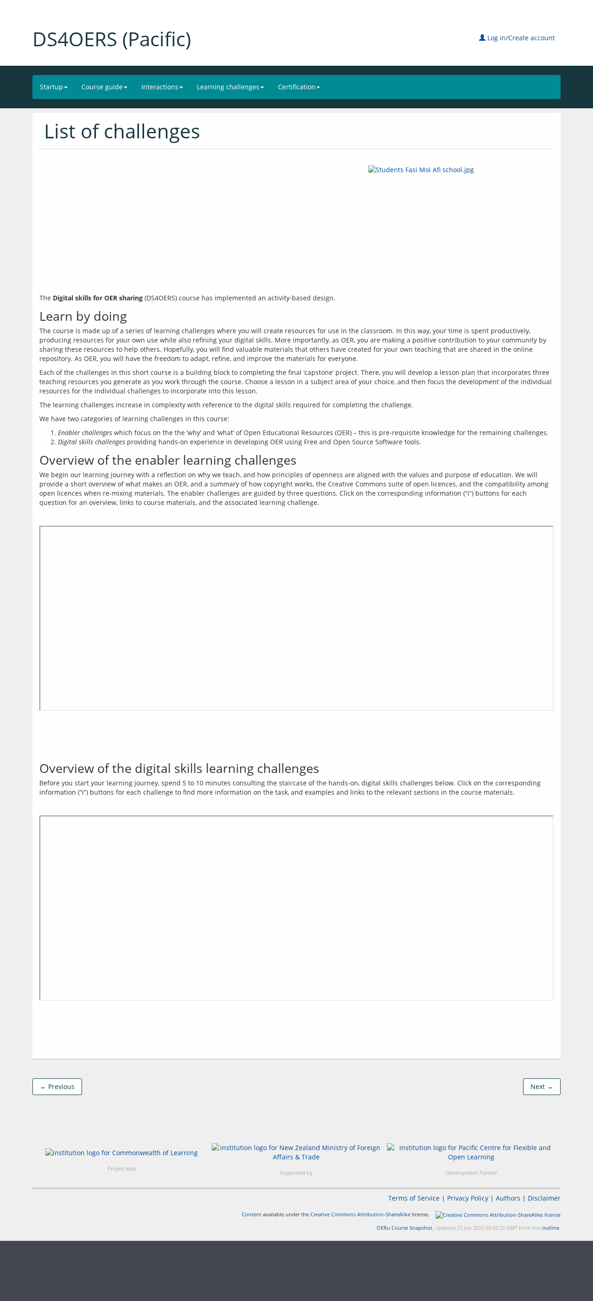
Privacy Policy (467, 1198)
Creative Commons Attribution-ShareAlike (360, 1214)
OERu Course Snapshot (404, 1227)
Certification (296, 86)
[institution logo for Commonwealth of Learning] (122, 1152)
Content (251, 1214)
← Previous (57, 1086)
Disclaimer (544, 1198)
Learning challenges (228, 86)
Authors (508, 1198)
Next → (541, 1086)
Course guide (102, 86)
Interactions (159, 86)
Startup (51, 86)
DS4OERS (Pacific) (111, 38)
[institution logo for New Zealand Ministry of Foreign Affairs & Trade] (296, 1152)
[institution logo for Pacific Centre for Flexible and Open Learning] (471, 1152)
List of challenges (122, 131)
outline (550, 1227)
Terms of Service (414, 1198)
